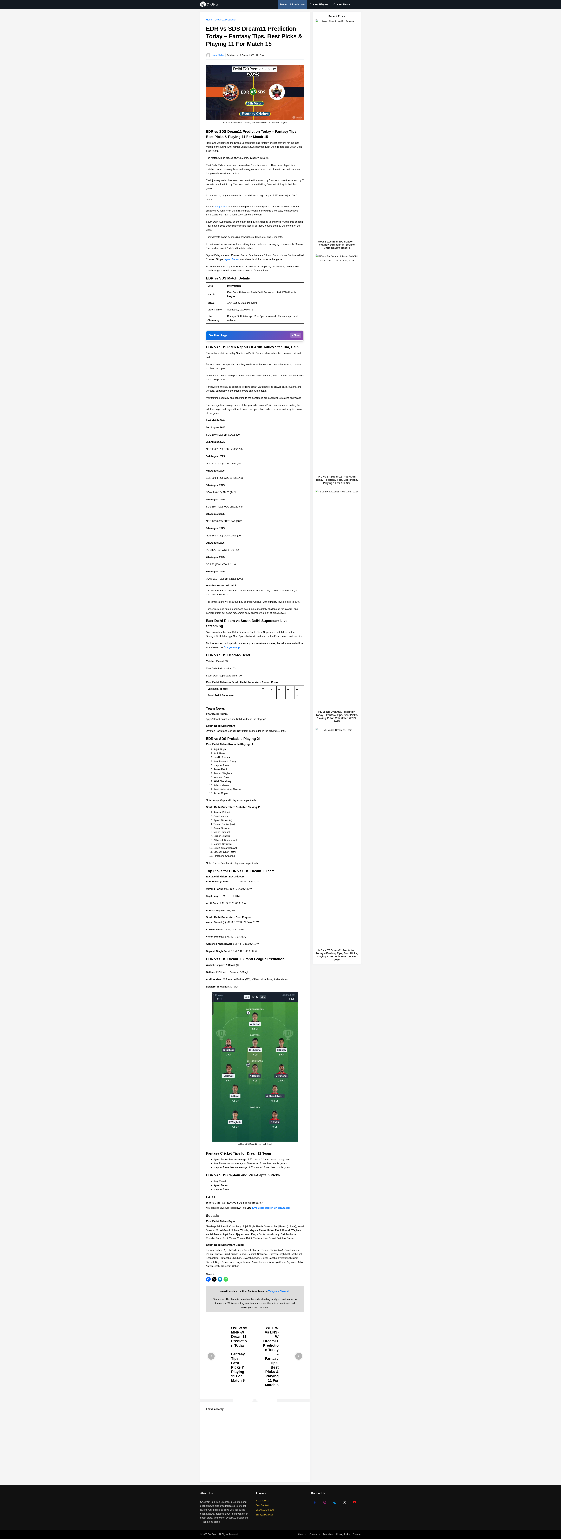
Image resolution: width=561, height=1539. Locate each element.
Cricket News (342, 4)
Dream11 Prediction (292, 4)
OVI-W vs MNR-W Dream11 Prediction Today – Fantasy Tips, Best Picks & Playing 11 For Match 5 (239, 1354)
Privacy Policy (343, 1534)
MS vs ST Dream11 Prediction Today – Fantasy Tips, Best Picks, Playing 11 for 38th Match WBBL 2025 (337, 955)
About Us (302, 1534)
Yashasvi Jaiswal (265, 1510)
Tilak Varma (262, 1500)
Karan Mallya (218, 55)
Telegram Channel (278, 1291)
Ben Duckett (262, 1505)
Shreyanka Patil (264, 1514)
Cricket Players (319, 4)
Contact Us (314, 1534)
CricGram (212, 1534)
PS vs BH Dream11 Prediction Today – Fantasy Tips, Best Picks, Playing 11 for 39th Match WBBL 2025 (337, 716)
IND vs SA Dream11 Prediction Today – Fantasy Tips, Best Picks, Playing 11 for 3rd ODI (337, 479)
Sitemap (357, 1534)
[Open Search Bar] (357, 4)
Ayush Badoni (232, 259)
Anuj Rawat (221, 206)
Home (209, 19)
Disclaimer (328, 1534)
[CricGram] (211, 4)
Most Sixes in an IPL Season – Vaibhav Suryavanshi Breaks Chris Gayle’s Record (337, 244)
